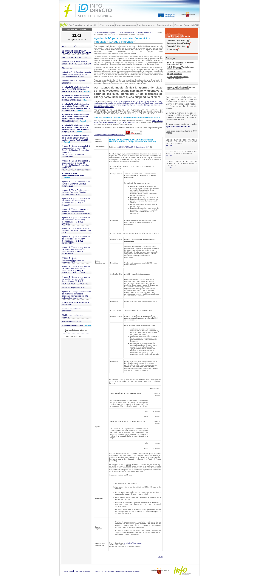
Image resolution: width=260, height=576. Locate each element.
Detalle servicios (165, 25)
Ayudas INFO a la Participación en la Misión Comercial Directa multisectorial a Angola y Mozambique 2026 (75, 118)
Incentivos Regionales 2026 (73, 287)
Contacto (96, 571)
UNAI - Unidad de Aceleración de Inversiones (75, 303)
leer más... (169, 145)
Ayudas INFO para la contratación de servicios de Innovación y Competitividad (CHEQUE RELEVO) (76, 202)
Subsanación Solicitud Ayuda (177, 43)
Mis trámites (67, 68)
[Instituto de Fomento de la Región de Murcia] (64, 24)
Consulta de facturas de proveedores (72, 310)
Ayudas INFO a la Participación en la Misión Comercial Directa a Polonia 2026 (76, 184)
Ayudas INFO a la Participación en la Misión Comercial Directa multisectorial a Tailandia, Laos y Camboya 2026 (76, 107)
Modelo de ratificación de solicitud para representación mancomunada (181, 88)
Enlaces (178, 25)
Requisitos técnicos (146, 25)
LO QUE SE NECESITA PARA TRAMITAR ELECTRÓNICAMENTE (76, 52)
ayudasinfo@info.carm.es (133, 543)
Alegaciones (171, 49)
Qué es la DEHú (191, 25)
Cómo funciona (106, 25)
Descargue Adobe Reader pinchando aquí (109, 135)
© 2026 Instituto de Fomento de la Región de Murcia (121, 571)
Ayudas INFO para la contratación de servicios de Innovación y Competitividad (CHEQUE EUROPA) (76, 221)
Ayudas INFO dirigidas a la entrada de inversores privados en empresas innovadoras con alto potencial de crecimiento (76, 295)
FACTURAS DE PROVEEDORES (75, 57)
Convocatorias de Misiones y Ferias (76, 331)
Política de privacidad (82, 571)
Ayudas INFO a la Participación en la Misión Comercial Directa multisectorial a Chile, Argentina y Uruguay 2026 (76, 128)
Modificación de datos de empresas (72, 316)
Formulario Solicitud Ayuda (176, 40)
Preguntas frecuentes (125, 25)
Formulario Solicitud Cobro (176, 46)
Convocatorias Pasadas (76, 326)
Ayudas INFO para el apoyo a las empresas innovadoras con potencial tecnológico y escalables (76, 211)
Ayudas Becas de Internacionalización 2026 (73, 175)
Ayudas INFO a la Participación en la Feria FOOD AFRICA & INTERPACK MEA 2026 (76, 89)
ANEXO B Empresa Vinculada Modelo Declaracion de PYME (180, 68)
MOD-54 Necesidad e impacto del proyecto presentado (179, 73)
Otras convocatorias (73, 336)
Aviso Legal (68, 571)
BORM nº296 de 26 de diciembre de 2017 (134, 147)
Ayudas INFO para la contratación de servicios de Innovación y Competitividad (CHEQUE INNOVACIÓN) (76, 240)
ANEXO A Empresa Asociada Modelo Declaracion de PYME (180, 63)
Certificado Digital (76, 25)
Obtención (92, 25)
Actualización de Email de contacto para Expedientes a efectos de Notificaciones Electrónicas (76, 74)
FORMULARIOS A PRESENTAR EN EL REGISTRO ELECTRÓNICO (76, 63)
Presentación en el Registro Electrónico (73, 82)
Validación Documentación (73, 321)
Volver (160, 557)
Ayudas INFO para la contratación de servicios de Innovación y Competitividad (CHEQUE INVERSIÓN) (76, 250)
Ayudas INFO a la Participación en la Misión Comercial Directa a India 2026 (76, 230)
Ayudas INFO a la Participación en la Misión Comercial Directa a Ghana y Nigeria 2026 (76, 192)
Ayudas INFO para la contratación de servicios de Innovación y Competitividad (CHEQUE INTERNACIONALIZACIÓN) (76, 269)
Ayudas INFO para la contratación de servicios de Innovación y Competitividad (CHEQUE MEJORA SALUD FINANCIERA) (76, 280)
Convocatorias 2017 (145, 32)
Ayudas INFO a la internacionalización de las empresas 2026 (73, 260)
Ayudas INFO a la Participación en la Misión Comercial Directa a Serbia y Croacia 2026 (76, 98)
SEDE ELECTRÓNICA (71, 47)
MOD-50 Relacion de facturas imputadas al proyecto (178, 77)
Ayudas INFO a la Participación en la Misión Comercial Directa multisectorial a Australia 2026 (75, 139)
